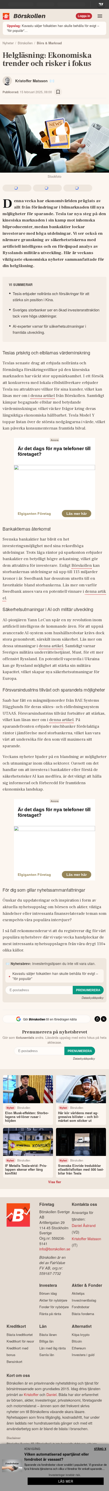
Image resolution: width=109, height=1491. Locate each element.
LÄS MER (65, 1481)
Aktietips (78, 1293)
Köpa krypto (80, 1334)
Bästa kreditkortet (20, 1334)
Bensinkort (14, 1361)
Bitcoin (77, 1341)
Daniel (51, 1394)
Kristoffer (31, 1394)
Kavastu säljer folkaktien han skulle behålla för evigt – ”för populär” (53, 28)
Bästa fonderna (83, 1313)
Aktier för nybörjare (53, 1300)
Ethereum (79, 1348)
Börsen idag (48, 1293)
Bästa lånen (48, 1334)
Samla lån (46, 1354)
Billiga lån (46, 1341)
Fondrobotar (80, 1307)
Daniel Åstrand (84, 1225)
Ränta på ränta (50, 1313)
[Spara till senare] (58, 92)
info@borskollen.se (54, 1248)
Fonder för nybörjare (54, 1307)
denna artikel (42, 395)
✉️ (52, 80)
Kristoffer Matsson (31, 80)
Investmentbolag (84, 1300)
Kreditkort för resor (20, 1341)
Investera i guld (83, 1354)
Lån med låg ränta (52, 1348)
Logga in (84, 16)
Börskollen (81, 565)
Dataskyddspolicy (93, 998)
